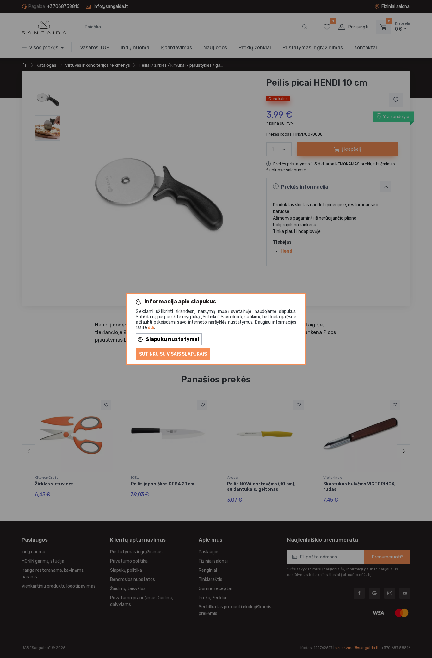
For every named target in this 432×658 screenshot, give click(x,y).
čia (151, 327)
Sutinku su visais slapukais (173, 354)
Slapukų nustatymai (172, 339)
